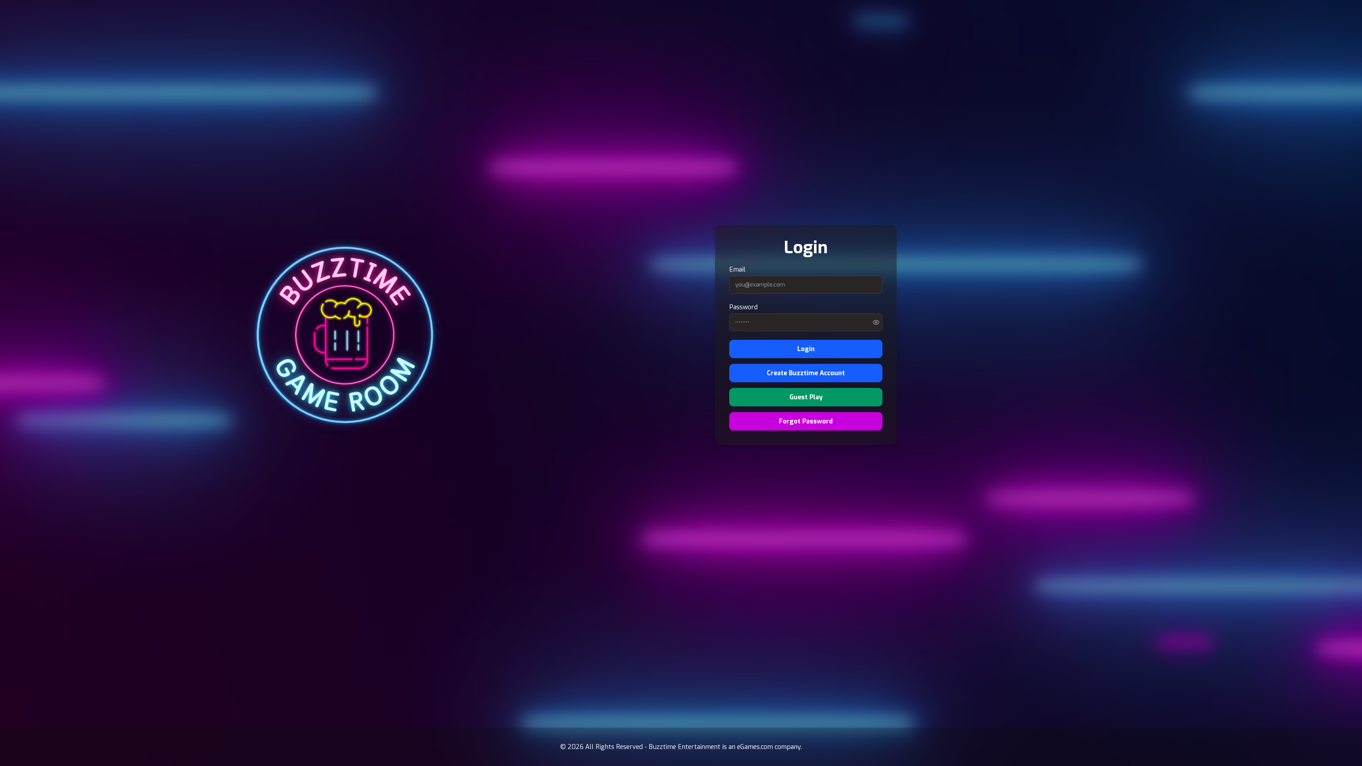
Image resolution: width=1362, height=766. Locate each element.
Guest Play (806, 397)
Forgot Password (806, 421)
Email (737, 269)
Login (806, 349)
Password (743, 307)
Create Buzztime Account (806, 373)
